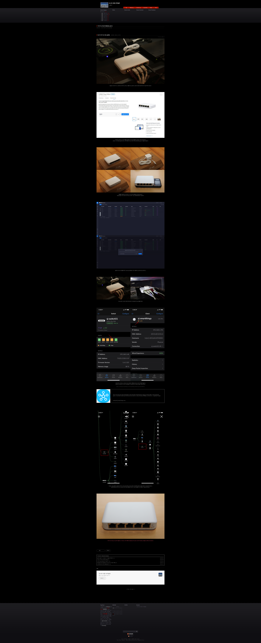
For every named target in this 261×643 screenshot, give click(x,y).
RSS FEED (131, 636)
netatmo (105, 607)
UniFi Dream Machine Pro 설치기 (103, 561)
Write (156, 7)
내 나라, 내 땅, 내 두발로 (141, 606)
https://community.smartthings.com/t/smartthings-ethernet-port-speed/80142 (130, 386)
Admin (151, 7)
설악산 (107, 623)
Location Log (138, 7)
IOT (101, 612)
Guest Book (145, 7)
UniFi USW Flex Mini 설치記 (106, 27)
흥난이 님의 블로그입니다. (104, 575)
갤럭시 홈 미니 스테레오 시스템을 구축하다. (105, 558)
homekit (103, 612)
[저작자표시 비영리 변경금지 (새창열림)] (112, 550)
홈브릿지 (102, 624)
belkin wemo (108, 618)
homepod (102, 621)
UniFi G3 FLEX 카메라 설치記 (102, 559)
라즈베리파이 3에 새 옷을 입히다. (103, 564)
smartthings (104, 625)
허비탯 (109, 620)
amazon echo (107, 610)
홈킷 (105, 611)
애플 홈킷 (105, 609)
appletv (101, 618)
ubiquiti (104, 616)
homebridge (106, 621)
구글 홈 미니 (102, 606)
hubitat (110, 623)
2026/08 (117, 606)
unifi (104, 618)
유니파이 (106, 619)
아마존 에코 (104, 617)
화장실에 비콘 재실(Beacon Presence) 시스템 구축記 (106, 562)
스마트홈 (105, 613)
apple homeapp (106, 615)
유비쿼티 (108, 611)
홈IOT (108, 617)
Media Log (131, 7)
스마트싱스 (108, 606)
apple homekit (104, 620)
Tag (126, 7)
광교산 (104, 623)
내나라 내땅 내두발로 (114, 3)
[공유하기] (101, 551)
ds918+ (107, 616)
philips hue (102, 619)
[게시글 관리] (103, 551)
